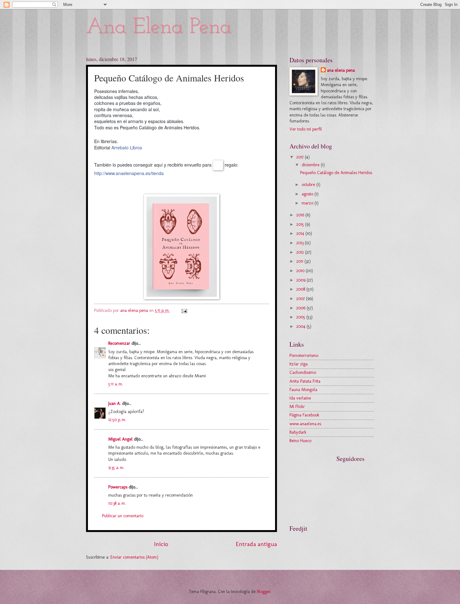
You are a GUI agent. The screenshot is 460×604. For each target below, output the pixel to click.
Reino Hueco (300, 440)
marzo (308, 203)
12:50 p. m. (117, 419)
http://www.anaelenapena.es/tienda (129, 173)
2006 (301, 308)
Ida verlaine (300, 398)
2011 (300, 261)
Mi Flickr (297, 406)
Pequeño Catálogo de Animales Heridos (336, 172)
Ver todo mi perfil (305, 129)
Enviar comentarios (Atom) (134, 557)
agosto (308, 194)
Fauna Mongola (303, 389)
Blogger (264, 591)
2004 (301, 326)
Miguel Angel (120, 439)
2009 (301, 280)
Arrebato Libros (126, 147)
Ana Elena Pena (159, 27)
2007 (301, 298)
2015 (300, 224)
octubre (309, 184)
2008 (301, 289)
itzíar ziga (298, 364)
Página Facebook (304, 415)
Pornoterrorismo (303, 355)
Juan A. (114, 403)
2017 (300, 157)
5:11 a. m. (115, 384)
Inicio (161, 544)
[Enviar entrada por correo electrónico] (184, 310)
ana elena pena (341, 70)
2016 (300, 215)
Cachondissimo (302, 372)
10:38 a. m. (117, 503)
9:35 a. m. (116, 467)
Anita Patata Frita (304, 381)
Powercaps (117, 487)
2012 (300, 252)
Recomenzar (119, 343)
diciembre (311, 165)
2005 (301, 317)
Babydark (297, 432)
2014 (300, 233)
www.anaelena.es (305, 423)
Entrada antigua (256, 544)
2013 (300, 242)
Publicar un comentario (122, 516)
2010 (301, 270)
